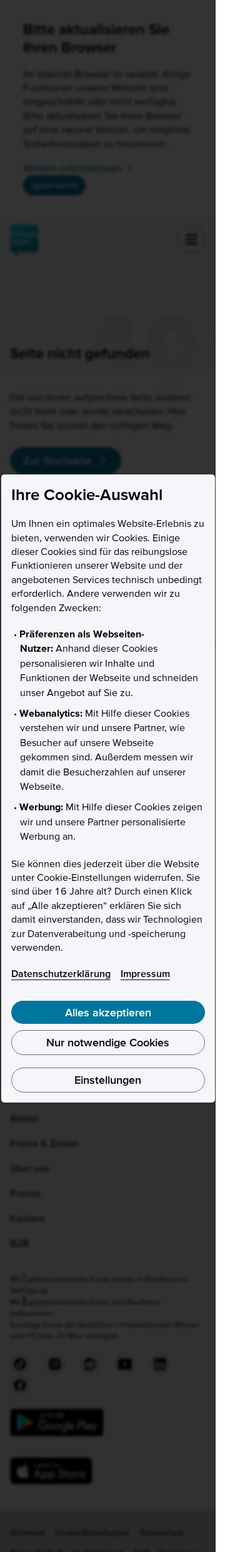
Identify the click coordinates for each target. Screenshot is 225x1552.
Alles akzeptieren (108, 1012)
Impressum (145, 973)
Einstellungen (107, 1079)
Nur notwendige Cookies (107, 1042)
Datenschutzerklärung (61, 973)
